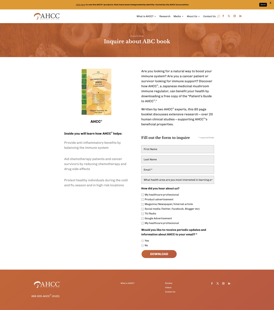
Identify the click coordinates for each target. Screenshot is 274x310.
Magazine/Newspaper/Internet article (169, 204)
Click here (80, 4)
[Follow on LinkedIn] (240, 16)
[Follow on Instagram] (234, 16)
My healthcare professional (162, 194)
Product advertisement (159, 199)
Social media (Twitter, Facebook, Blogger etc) (172, 208)
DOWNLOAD (159, 254)
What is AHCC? (145, 16)
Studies (168, 283)
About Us (192, 16)
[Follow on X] (229, 16)
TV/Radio (150, 213)
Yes (147, 240)
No (146, 245)
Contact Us (209, 16)
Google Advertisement (158, 218)
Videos (168, 288)
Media (177, 16)
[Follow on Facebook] (223, 16)
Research (164, 16)
